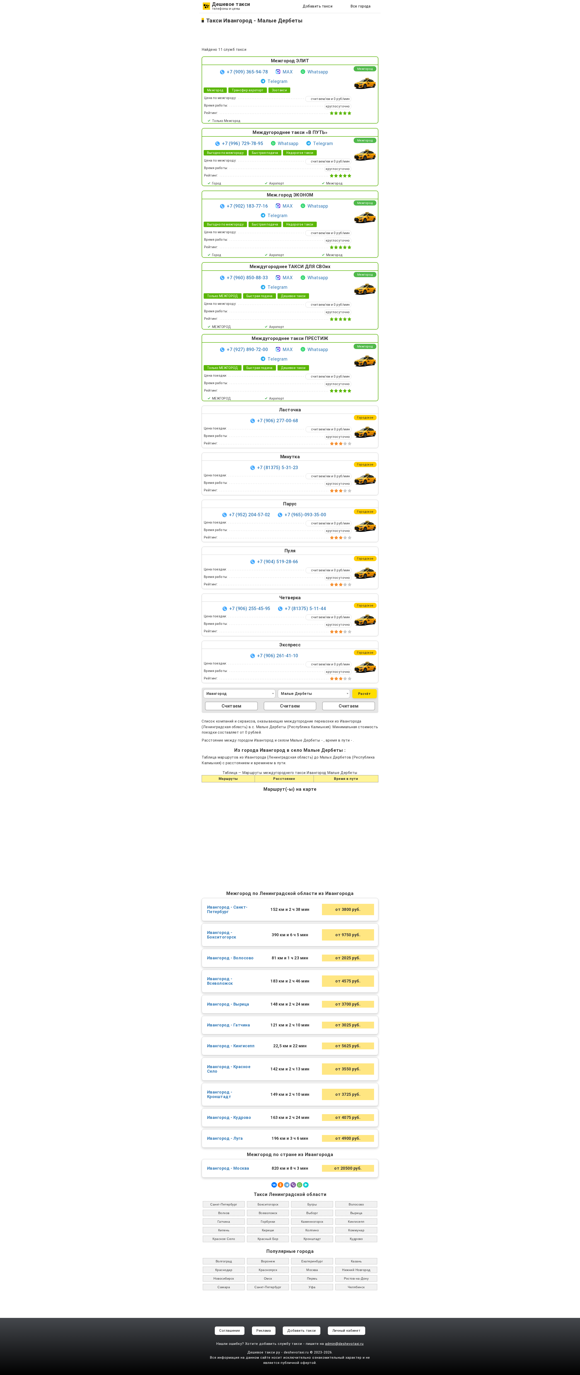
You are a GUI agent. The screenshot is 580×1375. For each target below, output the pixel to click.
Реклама (263, 1331)
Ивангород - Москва (228, 1168)
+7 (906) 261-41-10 (277, 655)
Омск (268, 1278)
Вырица (356, 1213)
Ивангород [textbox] (216, 693)
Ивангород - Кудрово (229, 1117)
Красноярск (268, 1270)
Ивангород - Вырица (228, 1004)
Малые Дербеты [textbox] (296, 693)
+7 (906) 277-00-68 (277, 420)
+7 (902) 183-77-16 (247, 206)
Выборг (312, 1213)
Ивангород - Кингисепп (231, 1046)
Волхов (224, 1213)
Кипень (224, 1230)
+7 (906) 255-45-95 (249, 608)
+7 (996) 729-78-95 (242, 143)
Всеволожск (268, 1213)
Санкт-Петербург (223, 1204)
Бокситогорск (268, 1204)
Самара (224, 1287)
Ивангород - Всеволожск (220, 981)
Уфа (312, 1287)
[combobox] (239, 693)
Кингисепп (356, 1221)
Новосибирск (223, 1278)
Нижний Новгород (356, 1270)
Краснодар (223, 1270)
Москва (312, 1270)
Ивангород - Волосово (230, 958)
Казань (356, 1261)
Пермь (312, 1278)
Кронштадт (312, 1239)
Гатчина (224, 1221)
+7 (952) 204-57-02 (249, 514)
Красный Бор (268, 1239)
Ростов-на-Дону (356, 1278)
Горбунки (268, 1221)
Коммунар (356, 1230)
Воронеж (268, 1261)
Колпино (312, 1230)
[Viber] (293, 1185)
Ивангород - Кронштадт (219, 1094)
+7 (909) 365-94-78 (247, 72)
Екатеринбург (312, 1261)
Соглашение (229, 1331)
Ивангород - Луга (225, 1138)
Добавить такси (317, 6)
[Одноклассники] (280, 1185)
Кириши (268, 1230)
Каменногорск (312, 1221)
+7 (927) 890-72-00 (247, 349)
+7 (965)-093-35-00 (305, 514)
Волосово (356, 1204)
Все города (360, 6)
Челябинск (356, 1287)
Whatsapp (317, 72)
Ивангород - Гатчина (228, 1025)
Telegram (278, 81)
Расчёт (364, 694)
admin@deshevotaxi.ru (344, 1344)
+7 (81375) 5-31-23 (277, 467)
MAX (288, 72)
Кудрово (356, 1239)
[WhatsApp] (299, 1185)
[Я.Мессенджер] (306, 1185)
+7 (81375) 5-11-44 (305, 608)
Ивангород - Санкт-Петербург (227, 909)
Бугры (312, 1204)
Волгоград (224, 1261)
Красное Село (224, 1239)
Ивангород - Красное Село (229, 1069)
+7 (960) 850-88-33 (247, 277)
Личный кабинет (346, 1331)
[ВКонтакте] (274, 1185)
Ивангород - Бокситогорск (221, 934)
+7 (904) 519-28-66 (277, 561)
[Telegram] (287, 1185)
